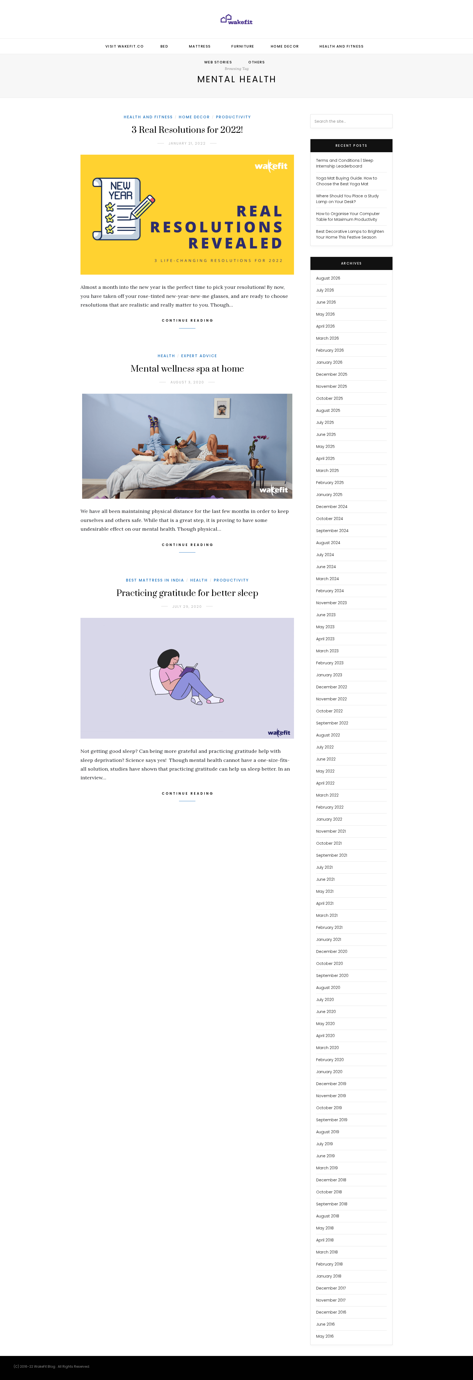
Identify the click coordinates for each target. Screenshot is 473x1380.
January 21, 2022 (187, 143)
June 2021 (325, 879)
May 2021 (324, 891)
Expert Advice (199, 356)
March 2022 (327, 795)
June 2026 (326, 302)
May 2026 (325, 314)
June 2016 (325, 1324)
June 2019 (325, 1156)
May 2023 (325, 627)
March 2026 (327, 338)
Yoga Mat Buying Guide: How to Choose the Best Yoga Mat (346, 181)
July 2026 (325, 290)
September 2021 (331, 855)
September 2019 (331, 1120)
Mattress (200, 46)
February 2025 (330, 482)
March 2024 (327, 579)
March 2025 (327, 470)
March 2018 (327, 1252)
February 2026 (330, 350)
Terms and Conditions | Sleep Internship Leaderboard (344, 163)
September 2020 (332, 975)
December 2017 (331, 1288)
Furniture (242, 46)
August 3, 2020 (187, 382)
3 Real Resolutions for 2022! (187, 130)
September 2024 (332, 530)
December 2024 (331, 506)
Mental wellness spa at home (187, 369)
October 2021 (329, 843)
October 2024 (329, 518)
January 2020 (329, 1071)
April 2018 (325, 1240)
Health (166, 356)
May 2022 (325, 771)
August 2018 (327, 1216)
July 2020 (325, 999)
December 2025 (331, 374)
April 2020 (325, 1035)
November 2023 (331, 603)
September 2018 (331, 1204)
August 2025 (328, 410)
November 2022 (331, 699)
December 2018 (331, 1180)
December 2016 (331, 1312)
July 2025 (325, 422)
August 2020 (328, 987)
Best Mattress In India (155, 580)
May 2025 (325, 446)
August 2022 (328, 735)
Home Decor (285, 46)
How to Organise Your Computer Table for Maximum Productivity (348, 216)
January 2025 (329, 494)
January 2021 (328, 939)
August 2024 (328, 542)
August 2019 (327, 1132)
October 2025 (329, 398)
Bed (164, 46)
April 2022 (325, 783)
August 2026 (328, 278)
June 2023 (326, 615)
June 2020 (326, 1011)
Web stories (218, 62)
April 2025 (325, 458)
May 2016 (325, 1336)
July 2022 (325, 747)
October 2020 (329, 963)
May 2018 (325, 1228)
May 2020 (325, 1023)
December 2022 (331, 687)
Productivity (233, 117)
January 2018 (328, 1276)
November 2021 (331, 831)
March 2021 (327, 915)
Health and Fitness (341, 46)
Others (256, 62)
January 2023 (329, 675)
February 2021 (329, 927)
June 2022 (326, 759)
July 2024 (325, 554)
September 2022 (332, 723)
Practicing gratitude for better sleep (187, 593)
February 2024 (330, 591)
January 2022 (329, 819)
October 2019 (329, 1108)
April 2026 (325, 326)
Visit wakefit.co (124, 46)
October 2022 (329, 711)
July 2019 (324, 1144)
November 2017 (330, 1300)
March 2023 (327, 651)
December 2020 (331, 951)
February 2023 (330, 663)
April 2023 (325, 639)
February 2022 (330, 807)
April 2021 (324, 903)
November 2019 (331, 1096)
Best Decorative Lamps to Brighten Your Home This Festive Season (350, 234)
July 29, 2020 (187, 606)
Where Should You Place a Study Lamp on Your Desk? (347, 198)
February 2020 (330, 1059)
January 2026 (329, 362)
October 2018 (329, 1192)
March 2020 (327, 1047)
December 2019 (331, 1084)
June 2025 (326, 434)
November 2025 (331, 386)
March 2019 (327, 1168)
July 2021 (324, 867)
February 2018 (329, 1264)
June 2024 (326, 566)
